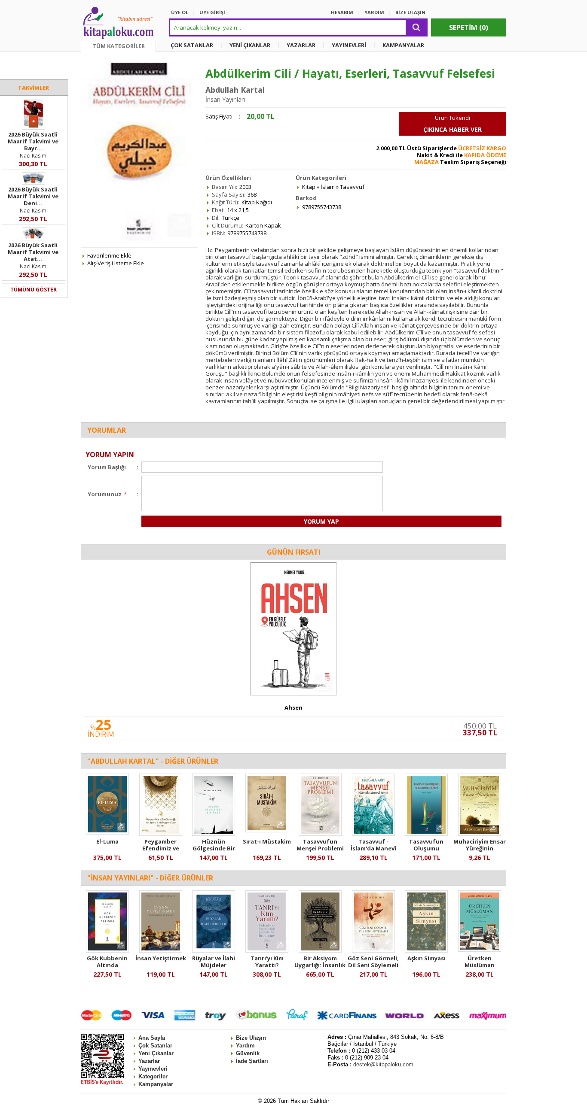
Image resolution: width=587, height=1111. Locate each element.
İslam (328, 187)
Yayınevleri (153, 1068)
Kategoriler (153, 1076)
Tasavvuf (352, 187)
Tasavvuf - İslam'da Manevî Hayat (373, 848)
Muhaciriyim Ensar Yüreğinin (479, 845)
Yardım (245, 1045)
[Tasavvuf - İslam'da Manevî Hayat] (373, 834)
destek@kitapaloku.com (383, 1064)
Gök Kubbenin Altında (107, 961)
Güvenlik (248, 1053)
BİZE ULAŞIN (410, 12)
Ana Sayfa (151, 1038)
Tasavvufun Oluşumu (426, 845)
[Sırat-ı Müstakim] (266, 830)
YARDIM (374, 12)
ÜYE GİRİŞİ (212, 12)
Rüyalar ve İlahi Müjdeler (213, 961)
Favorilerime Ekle (109, 255)
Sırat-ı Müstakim (267, 841)
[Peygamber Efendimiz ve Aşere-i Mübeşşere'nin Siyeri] (160, 834)
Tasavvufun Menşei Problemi (320, 845)
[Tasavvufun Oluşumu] (426, 834)
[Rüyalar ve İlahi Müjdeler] (213, 950)
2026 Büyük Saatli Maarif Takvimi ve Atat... (33, 252)
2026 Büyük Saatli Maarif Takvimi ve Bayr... (33, 141)
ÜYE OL (179, 12)
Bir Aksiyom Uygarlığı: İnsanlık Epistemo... (319, 965)
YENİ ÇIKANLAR (249, 45)
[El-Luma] (107, 832)
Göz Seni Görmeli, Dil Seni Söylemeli (373, 961)
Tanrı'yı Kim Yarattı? (267, 961)
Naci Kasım (33, 155)
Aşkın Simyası (426, 958)
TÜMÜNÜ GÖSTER (33, 289)
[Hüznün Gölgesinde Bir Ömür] (213, 834)
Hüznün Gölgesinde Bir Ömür (214, 848)
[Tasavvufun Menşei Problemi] (320, 834)
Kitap (308, 187)
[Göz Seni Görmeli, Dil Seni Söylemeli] (373, 950)
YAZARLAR (301, 45)
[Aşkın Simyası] (426, 950)
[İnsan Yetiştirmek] (160, 950)
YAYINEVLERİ (349, 45)
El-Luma (107, 841)
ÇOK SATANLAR (192, 45)
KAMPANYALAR (403, 45)
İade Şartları (252, 1061)
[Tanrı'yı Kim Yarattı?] (266, 950)
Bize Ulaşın (251, 1038)
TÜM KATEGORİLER (118, 46)
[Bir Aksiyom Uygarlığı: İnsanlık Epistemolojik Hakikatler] (320, 950)
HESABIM (342, 12)
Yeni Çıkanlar (156, 1053)
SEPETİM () (468, 27)
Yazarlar (149, 1061)
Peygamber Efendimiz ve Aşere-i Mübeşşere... (160, 852)
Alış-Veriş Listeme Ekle (115, 263)
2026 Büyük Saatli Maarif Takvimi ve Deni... (33, 196)
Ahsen (293, 707)
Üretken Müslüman (480, 961)
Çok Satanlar (155, 1045)
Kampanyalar (155, 1084)
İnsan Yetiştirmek (160, 958)
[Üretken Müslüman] (479, 949)
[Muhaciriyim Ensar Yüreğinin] (479, 834)
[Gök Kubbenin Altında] (107, 950)
